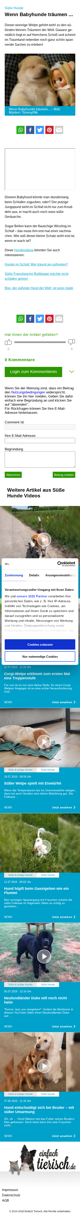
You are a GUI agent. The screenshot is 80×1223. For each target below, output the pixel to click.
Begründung (14, 449)
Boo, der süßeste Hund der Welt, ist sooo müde (39, 288)
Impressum (10, 1190)
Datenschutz (11, 1195)
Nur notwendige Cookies (40, 656)
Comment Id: (14, 422)
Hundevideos (24, 250)
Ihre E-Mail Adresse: (20, 436)
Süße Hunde (14, 8)
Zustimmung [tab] (14, 575)
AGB (5, 1200)
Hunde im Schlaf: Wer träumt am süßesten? (36, 264)
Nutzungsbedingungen (28, 392)
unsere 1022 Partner (32, 596)
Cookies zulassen (40, 644)
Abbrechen (13, 474)
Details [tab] (34, 575)
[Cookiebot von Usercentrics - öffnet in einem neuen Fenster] (57, 564)
